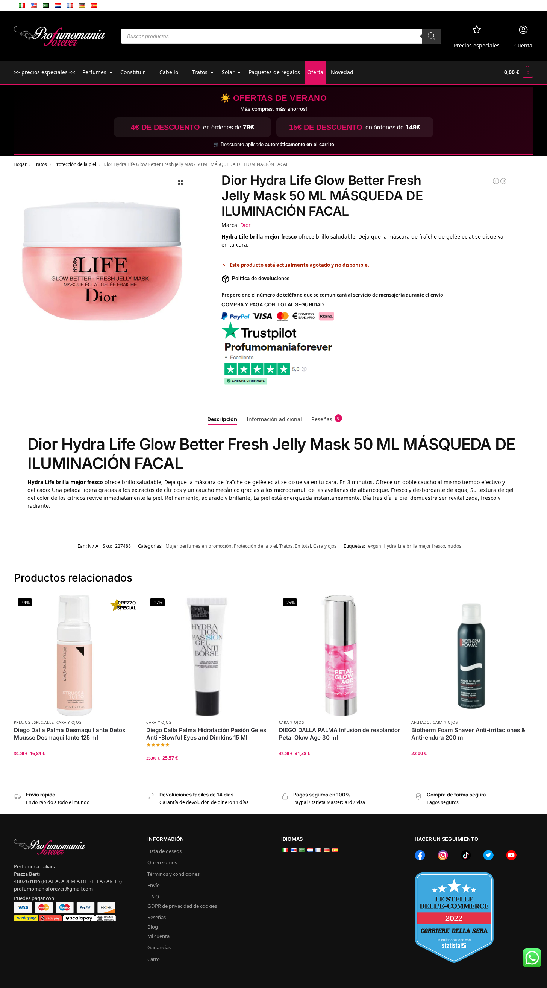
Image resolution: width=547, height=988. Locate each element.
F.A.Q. (153, 896)
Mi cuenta (158, 936)
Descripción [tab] (222, 419)
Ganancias (159, 947)
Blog (152, 926)
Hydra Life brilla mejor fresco (414, 546)
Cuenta (523, 45)
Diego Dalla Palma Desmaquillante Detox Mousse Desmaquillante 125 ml (70, 733)
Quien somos (162, 862)
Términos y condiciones (173, 874)
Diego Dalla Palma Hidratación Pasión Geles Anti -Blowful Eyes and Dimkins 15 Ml (206, 733)
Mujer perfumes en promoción (198, 546)
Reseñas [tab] (325, 419)
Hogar (20, 164)
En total (303, 546)
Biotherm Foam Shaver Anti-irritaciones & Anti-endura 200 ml (468, 733)
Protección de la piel (75, 164)
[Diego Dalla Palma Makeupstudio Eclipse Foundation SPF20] (496, 181)
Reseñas (156, 917)
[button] (518, 72)
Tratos (40, 164)
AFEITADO (420, 722)
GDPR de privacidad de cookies (182, 906)
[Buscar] (431, 36)
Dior (245, 224)
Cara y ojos (324, 546)
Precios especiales (477, 45)
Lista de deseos (164, 851)
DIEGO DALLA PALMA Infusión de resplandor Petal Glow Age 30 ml (339, 733)
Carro (153, 959)
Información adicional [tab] (274, 419)
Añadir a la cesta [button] (74, 768)
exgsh (374, 546)
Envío (153, 885)
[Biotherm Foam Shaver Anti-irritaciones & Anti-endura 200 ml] (472, 655)
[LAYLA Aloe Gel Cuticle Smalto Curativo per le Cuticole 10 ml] (503, 181)
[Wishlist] (123, 606)
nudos (454, 546)
